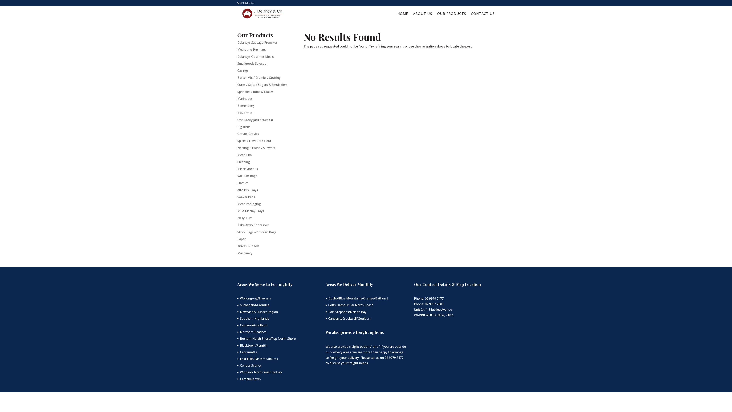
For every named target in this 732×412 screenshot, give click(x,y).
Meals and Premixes (251, 49)
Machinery (244, 253)
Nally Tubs (245, 218)
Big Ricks (243, 127)
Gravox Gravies (248, 134)
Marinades (245, 99)
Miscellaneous (247, 169)
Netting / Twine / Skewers (256, 148)
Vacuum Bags (247, 176)
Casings (243, 70)
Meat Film (244, 155)
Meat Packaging (249, 204)
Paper (241, 239)
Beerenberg (245, 106)
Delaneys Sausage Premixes (257, 42)
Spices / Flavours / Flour (254, 141)
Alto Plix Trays (247, 190)
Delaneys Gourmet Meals (255, 57)
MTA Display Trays (250, 211)
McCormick (245, 113)
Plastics (242, 183)
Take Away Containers (253, 225)
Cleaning (243, 162)
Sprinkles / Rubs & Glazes (255, 92)
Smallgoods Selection (252, 63)
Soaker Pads (246, 197)
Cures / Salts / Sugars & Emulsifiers (262, 85)
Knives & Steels (248, 246)
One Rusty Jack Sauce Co (255, 120)
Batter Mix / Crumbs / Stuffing (259, 78)
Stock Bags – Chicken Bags (256, 232)
